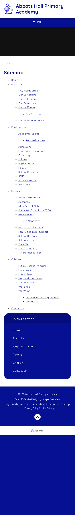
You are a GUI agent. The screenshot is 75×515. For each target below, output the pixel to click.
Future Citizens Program (32, 265)
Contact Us (17, 308)
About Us (16, 84)
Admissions (24, 146)
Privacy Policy (31, 408)
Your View (24, 290)
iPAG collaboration (29, 90)
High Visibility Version (16, 404)
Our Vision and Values (31, 120)
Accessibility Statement (44, 404)
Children (16, 259)
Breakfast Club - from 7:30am (35, 210)
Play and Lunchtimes (30, 278)
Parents (15, 191)
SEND (21, 176)
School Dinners (27, 282)
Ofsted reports (26, 155)
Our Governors (27, 103)
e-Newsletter (25, 214)
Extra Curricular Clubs (30, 227)
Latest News (25, 274)
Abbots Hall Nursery (30, 197)
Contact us (32, 301)
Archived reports (35, 140)
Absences (23, 201)
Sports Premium (27, 180)
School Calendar (28, 172)
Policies (22, 159)
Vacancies (24, 184)
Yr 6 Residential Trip (29, 252)
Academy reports (28, 133)
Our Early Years (27, 98)
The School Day (27, 248)
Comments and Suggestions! (42, 297)
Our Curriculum (27, 94)
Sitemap (65, 404)
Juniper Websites (51, 399)
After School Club (28, 206)
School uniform (27, 240)
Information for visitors (31, 150)
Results (22, 167)
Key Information (20, 127)
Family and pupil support (33, 231)
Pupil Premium (26, 163)
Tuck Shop (24, 286)
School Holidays (27, 235)
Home (7, 63)
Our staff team (26, 107)
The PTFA (23, 244)
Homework (24, 270)
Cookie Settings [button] (47, 408)
